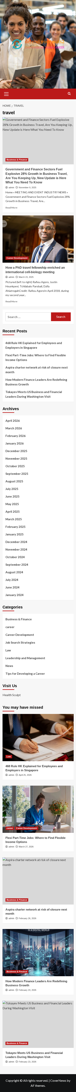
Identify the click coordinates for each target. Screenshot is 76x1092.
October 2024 (15, 557)
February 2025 (15, 526)
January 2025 (14, 534)
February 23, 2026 (27, 1062)
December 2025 (16, 451)
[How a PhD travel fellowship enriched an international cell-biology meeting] (38, 239)
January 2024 (14, 595)
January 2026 (14, 443)
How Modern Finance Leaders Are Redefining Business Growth (36, 382)
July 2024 (11, 579)
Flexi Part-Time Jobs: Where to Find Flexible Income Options (35, 357)
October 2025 (15, 466)
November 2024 (16, 549)
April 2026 (12, 420)
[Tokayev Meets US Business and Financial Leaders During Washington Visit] (38, 1024)
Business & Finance (17, 160)
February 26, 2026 (27, 918)
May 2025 (12, 504)
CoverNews (58, 1080)
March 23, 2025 (26, 277)
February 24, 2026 (27, 990)
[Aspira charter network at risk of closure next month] (38, 881)
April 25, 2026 (25, 775)
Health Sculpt (12, 695)
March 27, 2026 (26, 846)
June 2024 (12, 587)
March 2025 (13, 519)
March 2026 (13, 428)
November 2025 (16, 458)
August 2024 (14, 572)
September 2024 (16, 564)
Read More (11, 207)
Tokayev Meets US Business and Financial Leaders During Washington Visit (33, 394)
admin (11, 187)
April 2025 (12, 511)
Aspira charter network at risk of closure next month (36, 370)
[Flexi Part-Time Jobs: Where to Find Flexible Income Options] (38, 809)
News (9, 666)
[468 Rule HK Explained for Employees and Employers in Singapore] (38, 737)
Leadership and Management (25, 658)
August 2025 (14, 481)
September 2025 (16, 473)
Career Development (17, 258)
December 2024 (16, 542)
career (9, 627)
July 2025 (11, 489)
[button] (6, 93)
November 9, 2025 (27, 187)
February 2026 (15, 435)
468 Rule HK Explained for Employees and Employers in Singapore (33, 345)
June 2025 (12, 496)
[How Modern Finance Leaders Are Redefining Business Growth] (38, 952)
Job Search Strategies (20, 642)
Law (8, 650)
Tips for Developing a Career (25, 673)
